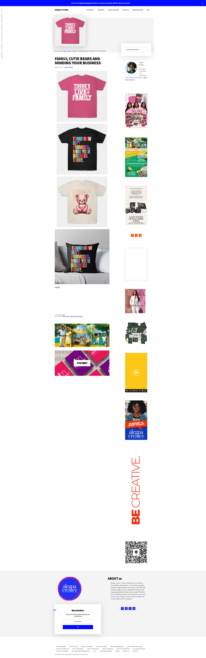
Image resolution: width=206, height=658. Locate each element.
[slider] (134, 390)
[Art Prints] (136, 264)
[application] (136, 372)
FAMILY (67, 316)
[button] (136, 372)
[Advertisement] (82, 303)
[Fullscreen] (145, 391)
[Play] (127, 391)
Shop (63, 315)
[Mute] (142, 391)
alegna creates (61, 9)
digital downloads (85, 3)
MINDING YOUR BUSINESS (76, 316)
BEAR (64, 316)
